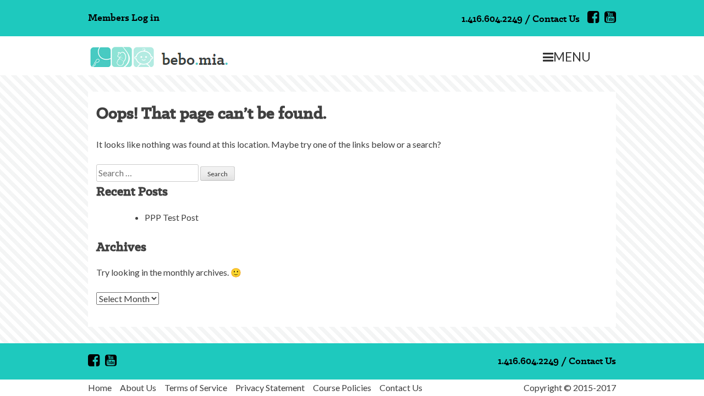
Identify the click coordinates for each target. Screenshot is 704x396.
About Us (138, 387)
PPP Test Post (172, 217)
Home (100, 387)
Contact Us (556, 18)
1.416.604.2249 (491, 18)
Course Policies (342, 387)
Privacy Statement (270, 387)
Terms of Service (195, 387)
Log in (145, 17)
